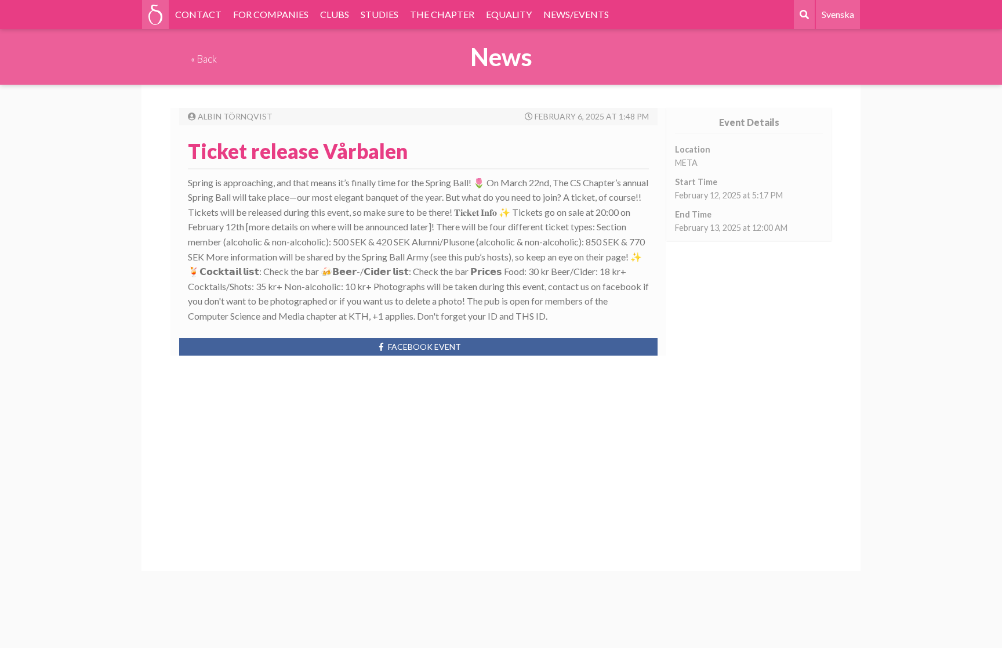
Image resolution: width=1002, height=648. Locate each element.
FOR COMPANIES (270, 14)
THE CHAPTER (442, 14)
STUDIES (379, 14)
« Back (204, 59)
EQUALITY (509, 14)
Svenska (838, 14)
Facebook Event (424, 347)
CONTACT (198, 14)
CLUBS (334, 14)
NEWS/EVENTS (576, 14)
